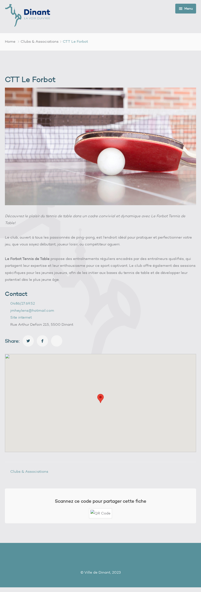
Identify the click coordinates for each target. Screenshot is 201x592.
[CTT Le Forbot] (28, 341)
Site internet (21, 317)
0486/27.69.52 (22, 303)
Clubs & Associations (40, 41)
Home (10, 41)
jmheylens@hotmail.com (32, 310)
